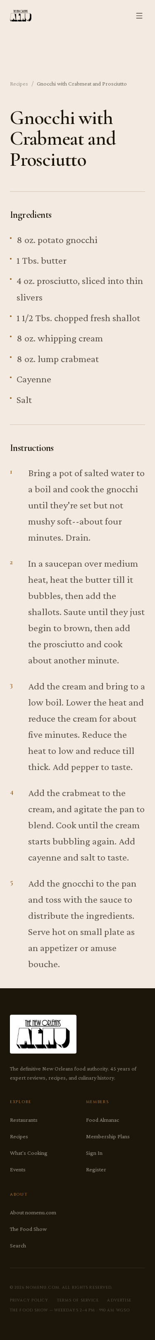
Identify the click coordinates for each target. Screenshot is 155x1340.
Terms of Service (78, 1300)
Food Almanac (102, 1119)
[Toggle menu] (139, 15)
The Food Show (28, 1229)
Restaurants (24, 1119)
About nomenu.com (33, 1212)
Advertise (119, 1300)
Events (18, 1169)
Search (18, 1245)
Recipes (19, 83)
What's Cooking (29, 1152)
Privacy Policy (29, 1300)
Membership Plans (108, 1136)
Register (96, 1169)
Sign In (94, 1152)
